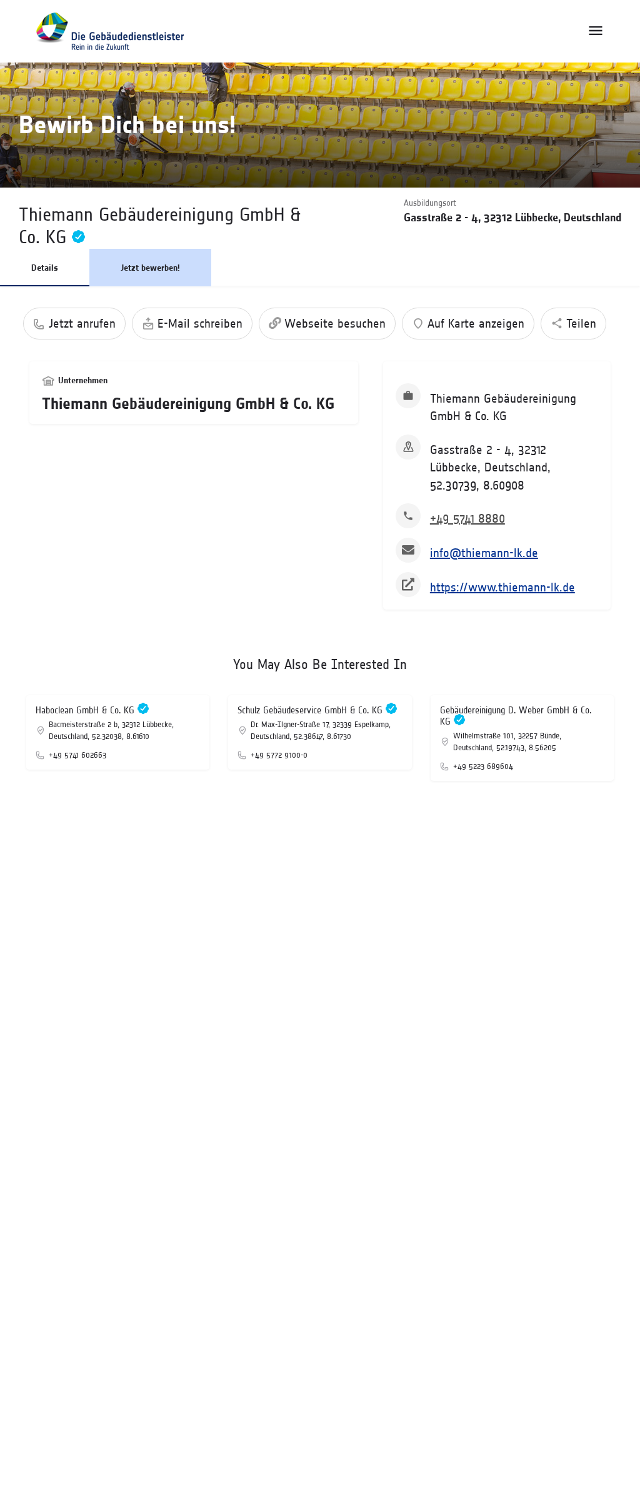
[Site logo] (110, 31)
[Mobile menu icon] (595, 31)
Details (44, 268)
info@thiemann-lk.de (484, 553)
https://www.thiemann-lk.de (502, 587)
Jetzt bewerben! (150, 268)
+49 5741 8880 (467, 518)
